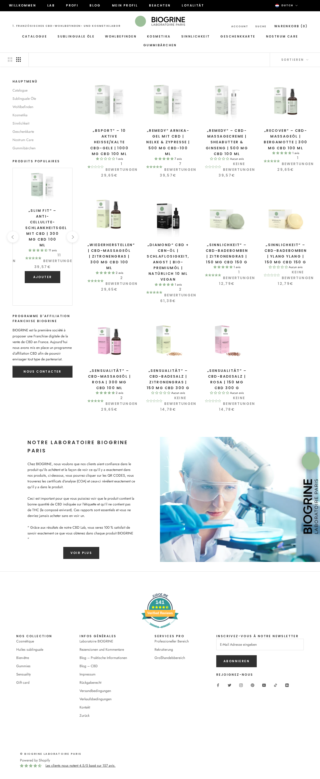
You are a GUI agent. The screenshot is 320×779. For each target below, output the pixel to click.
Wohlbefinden (120, 36)
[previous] (12, 237)
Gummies (23, 665)
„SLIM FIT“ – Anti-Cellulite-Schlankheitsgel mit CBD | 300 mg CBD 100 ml (46, 228)
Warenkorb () (291, 26)
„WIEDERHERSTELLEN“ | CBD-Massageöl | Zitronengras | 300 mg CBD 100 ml (111, 256)
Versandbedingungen (95, 690)
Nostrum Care (282, 36)
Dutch (287, 5)
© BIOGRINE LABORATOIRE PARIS (51, 754)
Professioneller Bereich (171, 641)
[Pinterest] (252, 685)
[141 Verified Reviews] (160, 630)
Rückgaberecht (90, 682)
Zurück (85, 715)
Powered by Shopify (35, 760)
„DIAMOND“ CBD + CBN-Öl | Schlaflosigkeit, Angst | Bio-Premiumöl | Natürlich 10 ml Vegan (168, 262)
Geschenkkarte (237, 36)
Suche (260, 26)
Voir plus (81, 553)
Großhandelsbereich (169, 657)
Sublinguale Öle (76, 36)
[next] (72, 237)
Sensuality (23, 674)
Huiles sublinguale (29, 649)
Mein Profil (125, 5)
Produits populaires (36, 161)
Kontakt (85, 707)
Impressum (88, 674)
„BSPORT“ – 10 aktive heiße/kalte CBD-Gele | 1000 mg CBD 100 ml (109, 142)
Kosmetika (159, 36)
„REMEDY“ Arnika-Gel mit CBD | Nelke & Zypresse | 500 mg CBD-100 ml (168, 142)
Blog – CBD (89, 665)
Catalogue (34, 36)
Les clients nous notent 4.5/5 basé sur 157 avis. (81, 765)
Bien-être (22, 657)
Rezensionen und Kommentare (102, 649)
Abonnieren (237, 661)
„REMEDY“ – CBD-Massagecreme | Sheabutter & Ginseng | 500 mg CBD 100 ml (227, 142)
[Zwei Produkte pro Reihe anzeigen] (10, 59)
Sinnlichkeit (195, 36)
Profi (72, 5)
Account (239, 26)
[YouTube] (264, 685)
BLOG (95, 5)
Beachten (159, 5)
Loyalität (193, 5)
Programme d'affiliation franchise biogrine (41, 318)
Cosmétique (25, 641)
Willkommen (22, 5)
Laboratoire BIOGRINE (96, 641)
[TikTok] (275, 685)
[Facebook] (218, 685)
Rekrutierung (163, 649)
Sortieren (293, 60)
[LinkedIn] (287, 685)
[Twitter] (229, 685)
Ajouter (42, 277)
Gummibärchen (160, 45)
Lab (51, 5)
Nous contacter (43, 372)
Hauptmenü (25, 81)
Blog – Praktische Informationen (103, 657)
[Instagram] (241, 685)
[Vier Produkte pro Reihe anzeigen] (18, 59)
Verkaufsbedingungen (96, 698)
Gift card (23, 682)
